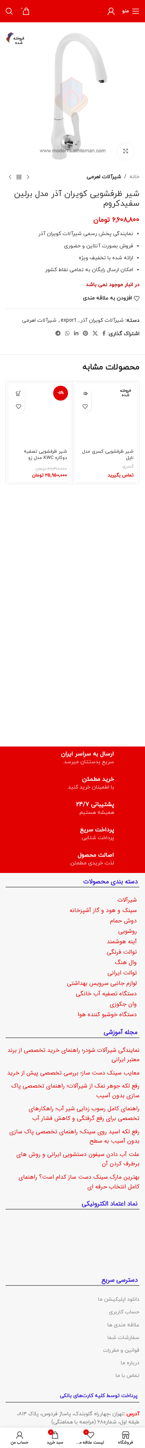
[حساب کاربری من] (111, 11)
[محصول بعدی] (10, 177)
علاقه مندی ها (123, 1325)
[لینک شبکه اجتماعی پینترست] (85, 333)
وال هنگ (126, 962)
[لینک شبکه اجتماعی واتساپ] (67, 333)
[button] (18, 393)
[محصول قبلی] (27, 177)
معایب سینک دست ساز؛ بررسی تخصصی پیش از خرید (73, 1073)
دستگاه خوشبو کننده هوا (107, 1014)
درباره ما (130, 1363)
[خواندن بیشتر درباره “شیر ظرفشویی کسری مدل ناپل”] (84, 393)
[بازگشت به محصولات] (18, 177)
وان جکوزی (123, 1004)
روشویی (127, 931)
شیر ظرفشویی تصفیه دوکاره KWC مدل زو (45, 455)
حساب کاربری (124, 1312)
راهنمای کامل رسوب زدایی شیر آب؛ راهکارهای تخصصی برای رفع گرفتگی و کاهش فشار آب (84, 1113)
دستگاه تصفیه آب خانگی (106, 993)
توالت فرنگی (122, 952)
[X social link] (95, 333)
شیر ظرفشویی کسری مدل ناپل (107, 455)
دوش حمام (123, 920)
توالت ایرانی (122, 972)
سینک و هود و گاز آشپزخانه (103, 910)
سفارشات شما (123, 1337)
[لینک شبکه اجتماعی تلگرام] (58, 333)
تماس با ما (127, 1375)
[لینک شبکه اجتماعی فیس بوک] (104, 333)
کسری (127, 466)
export (68, 320)
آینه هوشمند (122, 941)
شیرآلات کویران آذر (102, 320)
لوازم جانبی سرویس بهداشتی (102, 983)
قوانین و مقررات (121, 1350)
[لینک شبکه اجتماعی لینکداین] (76, 333)
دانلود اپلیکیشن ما (118, 1299)
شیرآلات (127, 900)
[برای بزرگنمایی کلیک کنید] (125, 151)
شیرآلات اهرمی (104, 176)
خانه (134, 176)
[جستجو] (9, 11)
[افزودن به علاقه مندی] (84, 406)
